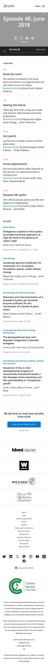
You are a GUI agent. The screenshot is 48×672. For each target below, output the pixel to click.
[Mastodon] (24, 557)
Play (4, 51)
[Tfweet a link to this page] (21, 38)
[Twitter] (17, 557)
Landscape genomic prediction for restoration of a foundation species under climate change (22, 267)
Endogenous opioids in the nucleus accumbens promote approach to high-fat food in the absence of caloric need (22, 236)
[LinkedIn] (11, 557)
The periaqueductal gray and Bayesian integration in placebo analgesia (21, 341)
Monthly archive (24, 537)
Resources (24, 544)
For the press (24, 541)
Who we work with (24, 519)
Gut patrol (9, 136)
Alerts (24, 522)
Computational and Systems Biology (19, 330)
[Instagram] (31, 557)
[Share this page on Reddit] (32, 38)
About (24, 513)
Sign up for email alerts (24, 424)
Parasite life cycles (14, 195)
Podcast (24, 42)
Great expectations (15, 164)
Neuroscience (9, 227)
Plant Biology (9, 258)
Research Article (11, 88)
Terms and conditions (24, 528)
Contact (24, 525)
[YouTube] (37, 557)
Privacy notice (24, 430)
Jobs (24, 516)
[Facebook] (24, 562)
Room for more (12, 74)
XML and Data (24, 547)
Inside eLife (24, 534)
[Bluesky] (4, 557)
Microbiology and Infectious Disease (19, 292)
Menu (37, 6)
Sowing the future (14, 105)
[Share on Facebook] (15, 38)
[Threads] (44, 557)
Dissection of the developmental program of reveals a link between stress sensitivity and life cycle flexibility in (22, 376)
